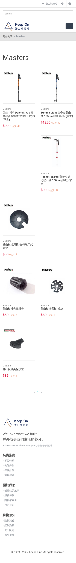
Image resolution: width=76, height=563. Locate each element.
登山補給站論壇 (44, 445)
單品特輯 (9, 460)
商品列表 (8, 36)
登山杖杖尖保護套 (13, 308)
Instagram (31, 445)
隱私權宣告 (10, 500)
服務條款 (9, 495)
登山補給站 (51, 3)
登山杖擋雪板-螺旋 (52, 308)
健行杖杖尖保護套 (13, 369)
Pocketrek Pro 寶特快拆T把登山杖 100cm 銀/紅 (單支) (56, 180)
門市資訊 (9, 505)
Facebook (20, 445)
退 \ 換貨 (9, 530)
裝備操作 (9, 465)
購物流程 (9, 520)
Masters (7, 109)
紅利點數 (9, 525)
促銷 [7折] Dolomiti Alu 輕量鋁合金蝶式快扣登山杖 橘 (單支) (19, 116)
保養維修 (9, 470)
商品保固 (9, 535)
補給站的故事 (11, 490)
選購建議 (9, 475)
